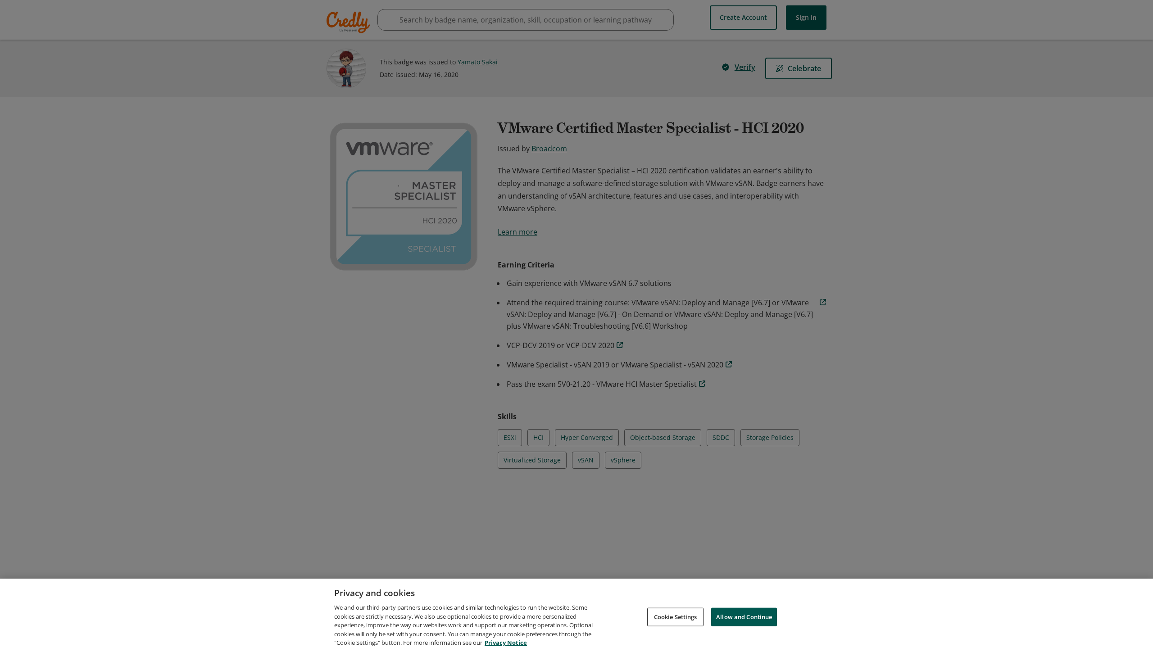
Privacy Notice (506, 642)
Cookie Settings (675, 616)
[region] (576, 615)
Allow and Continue (744, 616)
